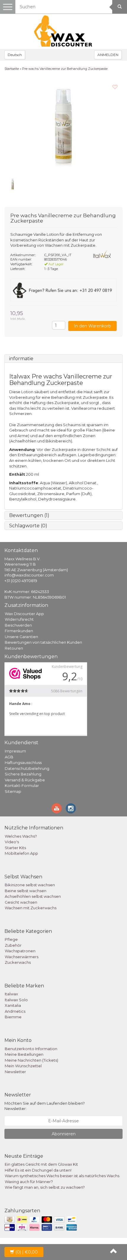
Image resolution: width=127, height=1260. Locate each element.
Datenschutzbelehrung (27, 768)
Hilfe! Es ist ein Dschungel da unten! (38, 1170)
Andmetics (15, 1011)
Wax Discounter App (24, 613)
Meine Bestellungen (24, 1054)
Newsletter (15, 1071)
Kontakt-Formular (22, 785)
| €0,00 (26, 1252)
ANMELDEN (107, 54)
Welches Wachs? (21, 836)
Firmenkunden (19, 630)
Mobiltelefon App (21, 853)
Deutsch (15, 54)
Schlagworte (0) (28, 525)
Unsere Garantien (21, 636)
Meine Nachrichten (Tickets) (31, 1060)
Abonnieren (64, 1134)
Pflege (11, 939)
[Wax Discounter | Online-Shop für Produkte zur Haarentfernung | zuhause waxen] (63, 31)
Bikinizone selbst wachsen (30, 884)
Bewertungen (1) (29, 515)
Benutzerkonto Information (31, 1048)
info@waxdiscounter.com (29, 575)
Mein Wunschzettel (23, 1065)
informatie (21, 358)
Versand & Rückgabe (25, 780)
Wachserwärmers (21, 956)
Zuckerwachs (18, 962)
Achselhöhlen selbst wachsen (33, 896)
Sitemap (13, 791)
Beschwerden (18, 625)
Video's (12, 841)
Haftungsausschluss (23, 762)
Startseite (11, 69)
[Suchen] (119, 7)
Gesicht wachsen (21, 902)
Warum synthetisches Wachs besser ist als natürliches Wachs (62, 1175)
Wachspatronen (20, 950)
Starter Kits (15, 847)
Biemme (13, 1016)
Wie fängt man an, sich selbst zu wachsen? (45, 1187)
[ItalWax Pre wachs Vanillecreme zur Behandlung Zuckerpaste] (63, 126)
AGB (9, 757)
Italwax (11, 993)
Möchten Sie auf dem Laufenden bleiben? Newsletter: (44, 1106)
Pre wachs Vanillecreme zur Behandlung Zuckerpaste (65, 69)
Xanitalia (13, 1005)
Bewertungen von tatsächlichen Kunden (43, 642)
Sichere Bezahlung (23, 774)
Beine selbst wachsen (25, 890)
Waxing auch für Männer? (29, 1181)
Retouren (14, 648)
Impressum (15, 751)
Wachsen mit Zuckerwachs (30, 907)
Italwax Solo (16, 999)
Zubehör (13, 945)
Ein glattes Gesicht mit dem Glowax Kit (41, 1164)
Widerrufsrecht (19, 619)
